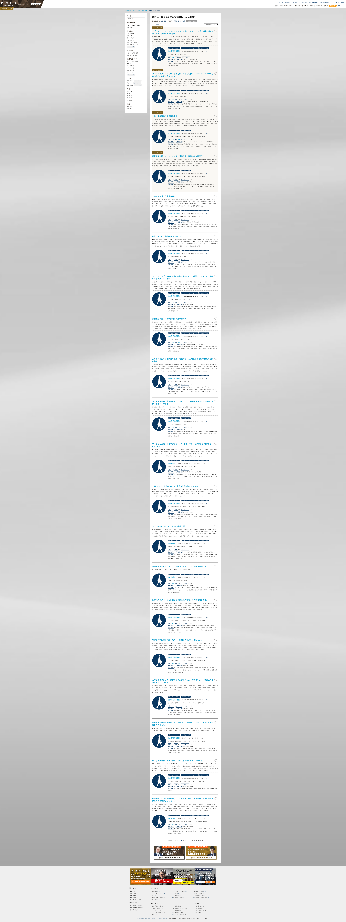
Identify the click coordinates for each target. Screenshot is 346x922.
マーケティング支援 (179, 891)
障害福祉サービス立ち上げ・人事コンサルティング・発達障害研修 (179, 566)
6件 (173, 99)
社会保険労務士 (131, 44)
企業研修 (144, 10)
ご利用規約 (199, 908)
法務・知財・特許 (199, 895)
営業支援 (154, 891)
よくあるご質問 (156, 910)
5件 (173, 139)
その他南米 (130, 70)
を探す (279, 5)
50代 (128, 98)
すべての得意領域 (133, 53)
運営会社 (198, 912)
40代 (128, 95)
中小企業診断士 (131, 38)
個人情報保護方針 (201, 910)
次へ (193, 840)
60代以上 (129, 100)
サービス (154, 888)
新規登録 (333, 6)
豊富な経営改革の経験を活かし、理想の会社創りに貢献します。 (178, 640)
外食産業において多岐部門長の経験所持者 (169, 319)
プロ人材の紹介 (303, 2)
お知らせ (154, 914)
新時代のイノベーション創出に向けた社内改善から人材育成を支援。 (180, 600)
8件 (173, 302)
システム (175, 893)
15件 (173, 57)
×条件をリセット (191, 21)
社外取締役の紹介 (314, 2)
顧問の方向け (133, 902)
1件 (179, 139)
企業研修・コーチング (200, 897)
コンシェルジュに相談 (338, 2)
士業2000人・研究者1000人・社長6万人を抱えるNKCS (175, 486)
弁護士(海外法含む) (132, 42)
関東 (128, 80)
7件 (173, 385)
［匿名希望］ (159, 466)
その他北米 (130, 65)
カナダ (129, 63)
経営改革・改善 (198, 891)
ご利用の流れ (177, 906)
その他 (129, 85)
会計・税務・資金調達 (158, 897)
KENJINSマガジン (326, 2)
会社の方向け (133, 888)
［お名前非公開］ (159, 54)
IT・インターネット (158, 893)
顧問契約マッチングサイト (132, 10)
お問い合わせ (200, 906)
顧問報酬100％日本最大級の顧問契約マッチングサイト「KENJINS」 (189, 918)
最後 (199, 840)
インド (129, 72)
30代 (128, 93)
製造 (153, 895)
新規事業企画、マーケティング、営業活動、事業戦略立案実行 (177, 156)
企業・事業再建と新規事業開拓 (165, 116)
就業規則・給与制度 (179, 21)
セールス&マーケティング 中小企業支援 (168, 526)
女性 (128, 108)
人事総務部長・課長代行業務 (164, 196)
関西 (128, 83)
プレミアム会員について (159, 912)
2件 (173, 179)
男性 (128, 106)
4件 (179, 663)
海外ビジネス (198, 893)
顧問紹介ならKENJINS (8, 4)
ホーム (281, 2)
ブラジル (129, 68)
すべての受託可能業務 (134, 25)
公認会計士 (130, 33)
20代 (128, 91)
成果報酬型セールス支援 (291, 2)
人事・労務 (176, 895)
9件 (173, 219)
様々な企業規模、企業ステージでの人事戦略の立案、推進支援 (177, 761)
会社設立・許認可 (178, 897)
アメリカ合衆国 (131, 61)
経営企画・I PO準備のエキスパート (166, 236)
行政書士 (129, 40)
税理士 (129, 35)
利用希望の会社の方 (158, 906)
